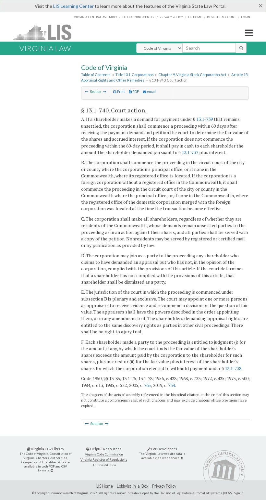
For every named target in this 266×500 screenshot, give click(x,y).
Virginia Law (45, 48)
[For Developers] (182, 458)
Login (245, 17)
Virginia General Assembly (95, 17)
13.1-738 (233, 368)
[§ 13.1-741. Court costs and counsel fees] (104, 92)
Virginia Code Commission (104, 454)
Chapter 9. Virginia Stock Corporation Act (192, 74)
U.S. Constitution (103, 465)
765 (147, 385)
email (151, 92)
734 (171, 385)
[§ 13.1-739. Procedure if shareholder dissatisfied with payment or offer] (87, 92)
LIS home (195, 17)
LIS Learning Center (73, 6)
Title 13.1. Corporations (134, 74)
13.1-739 (204, 119)
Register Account (221, 17)
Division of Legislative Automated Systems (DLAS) (196, 493)
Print (120, 92)
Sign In (239, 493)
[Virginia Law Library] (52, 470)
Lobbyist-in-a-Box (132, 486)
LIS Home (104, 486)
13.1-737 (190, 152)
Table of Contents (96, 74)
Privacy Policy (171, 17)
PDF (135, 92)
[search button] (241, 48)
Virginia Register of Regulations (103, 459)
